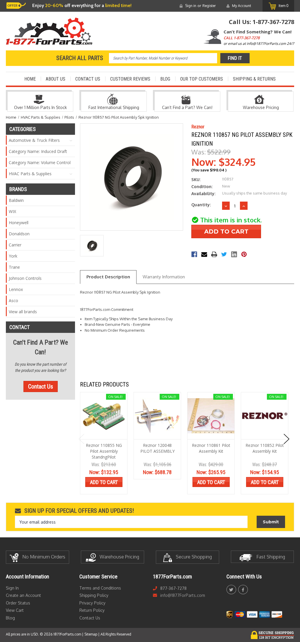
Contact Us (87, 79)
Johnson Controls (25, 278)
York (13, 256)
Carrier (15, 245)
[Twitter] (224, 254)
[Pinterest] (244, 254)
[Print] (214, 254)
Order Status (18, 602)
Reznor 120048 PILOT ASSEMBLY (157, 448)
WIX (12, 211)
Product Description (108, 277)
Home (30, 79)
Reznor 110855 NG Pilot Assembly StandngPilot (104, 451)
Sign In (12, 587)
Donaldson (19, 233)
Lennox (16, 289)
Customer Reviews (130, 79)
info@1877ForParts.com (182, 595)
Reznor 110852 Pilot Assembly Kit (265, 448)
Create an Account (23, 595)
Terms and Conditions (100, 587)
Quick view (103, 416)
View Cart (15, 610)
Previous (81, 439)
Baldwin (16, 200)
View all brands (23, 311)
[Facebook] (194, 254)
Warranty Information (164, 277)
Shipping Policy (93, 595)
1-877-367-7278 (273, 22)
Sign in (190, 6)
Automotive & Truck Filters (34, 140)
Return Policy (92, 610)
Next (286, 439)
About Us (55, 79)
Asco (13, 300)
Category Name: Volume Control (40, 162)
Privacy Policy (92, 602)
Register (209, 6)
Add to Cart (104, 482)
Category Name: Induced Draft (38, 151)
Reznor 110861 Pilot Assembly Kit (211, 448)
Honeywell (18, 222)
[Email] (204, 254)
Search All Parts (79, 58)
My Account (241, 6)
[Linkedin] (234, 254)
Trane (14, 267)
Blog (165, 79)
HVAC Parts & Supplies (30, 173)
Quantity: (201, 204)
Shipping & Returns (254, 79)
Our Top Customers (201, 79)
